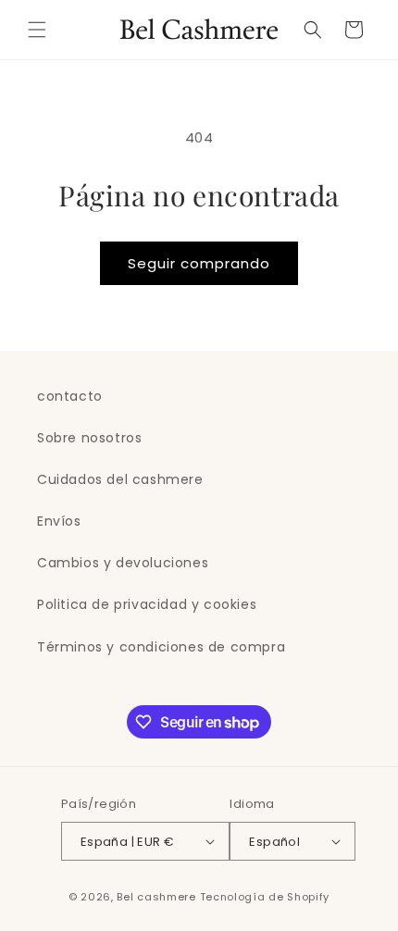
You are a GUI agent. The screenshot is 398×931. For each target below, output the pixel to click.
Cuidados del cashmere (120, 479)
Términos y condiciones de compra (161, 647)
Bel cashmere (156, 896)
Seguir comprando (199, 263)
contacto (70, 396)
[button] (37, 29)
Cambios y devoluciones (122, 562)
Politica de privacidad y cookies (146, 604)
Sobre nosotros (89, 437)
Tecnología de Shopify (265, 896)
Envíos (59, 521)
